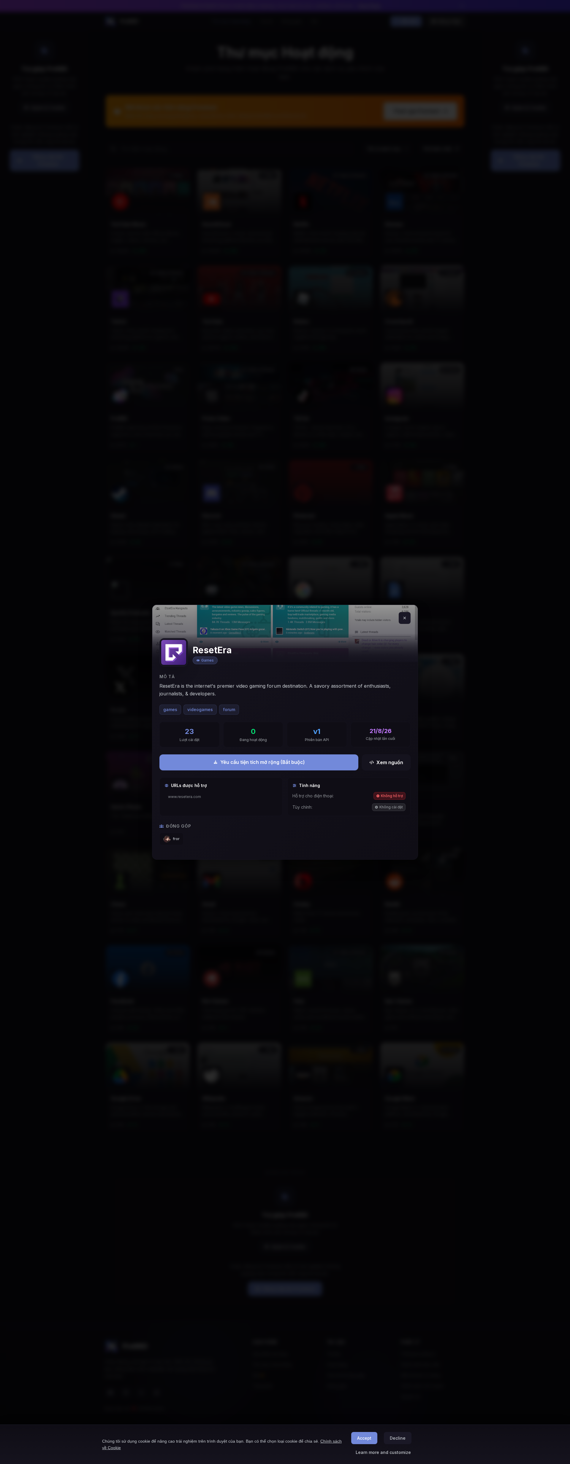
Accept (364, 1438)
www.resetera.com (184, 796)
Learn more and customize (383, 1452)
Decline (398, 1438)
